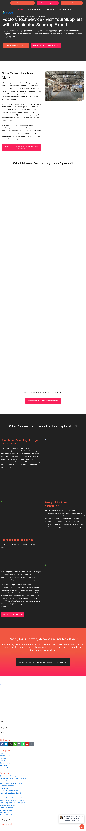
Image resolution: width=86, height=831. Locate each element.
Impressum (3, 828)
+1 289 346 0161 (6, 730)
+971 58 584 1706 (7, 735)
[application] (23, 9)
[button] (22, 3)
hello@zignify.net (6, 737)
